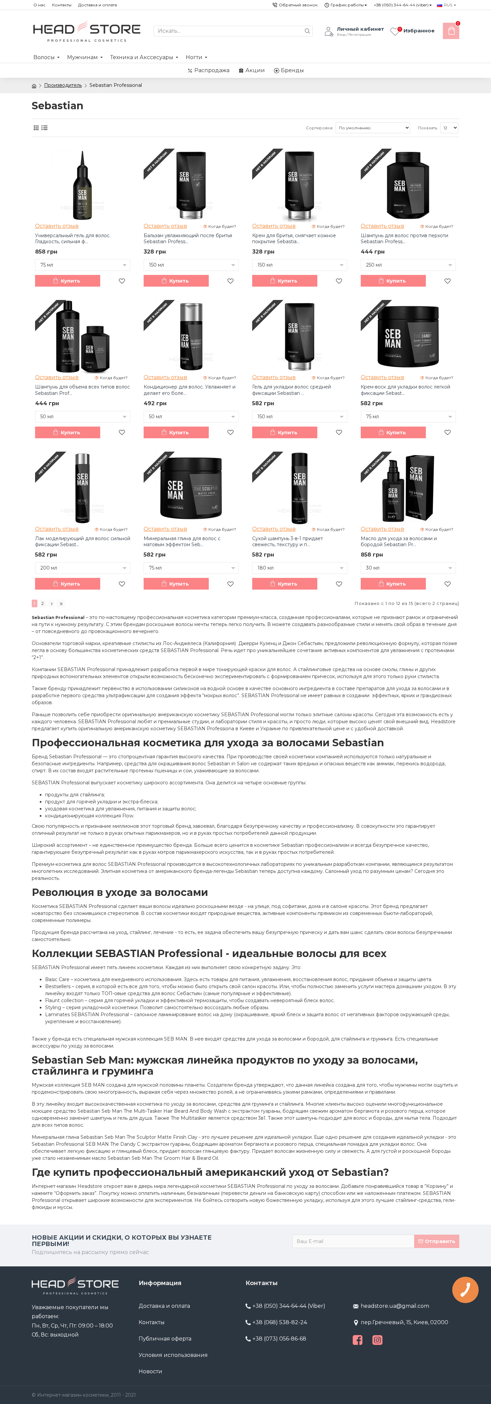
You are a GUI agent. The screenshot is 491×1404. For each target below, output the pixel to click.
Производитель (63, 85)
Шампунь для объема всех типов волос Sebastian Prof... (82, 390)
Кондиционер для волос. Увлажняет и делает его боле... (189, 390)
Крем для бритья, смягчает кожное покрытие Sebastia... (294, 238)
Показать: (428, 127)
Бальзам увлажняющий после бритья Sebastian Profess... (188, 238)
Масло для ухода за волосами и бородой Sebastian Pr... (399, 541)
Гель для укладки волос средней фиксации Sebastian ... (291, 390)
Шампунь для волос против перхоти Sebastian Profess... (404, 238)
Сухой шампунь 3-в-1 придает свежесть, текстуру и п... (287, 541)
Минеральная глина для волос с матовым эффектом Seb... (182, 541)
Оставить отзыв (56, 226)
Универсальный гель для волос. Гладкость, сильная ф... (73, 238)
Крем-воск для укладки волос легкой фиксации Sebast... (405, 390)
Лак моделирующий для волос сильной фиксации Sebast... (82, 541)
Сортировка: (319, 127)
